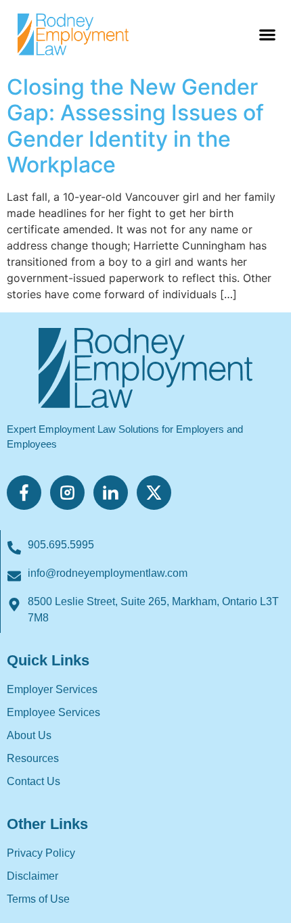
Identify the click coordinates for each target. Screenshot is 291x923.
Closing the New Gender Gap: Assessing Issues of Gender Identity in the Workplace (135, 126)
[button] (267, 34)
